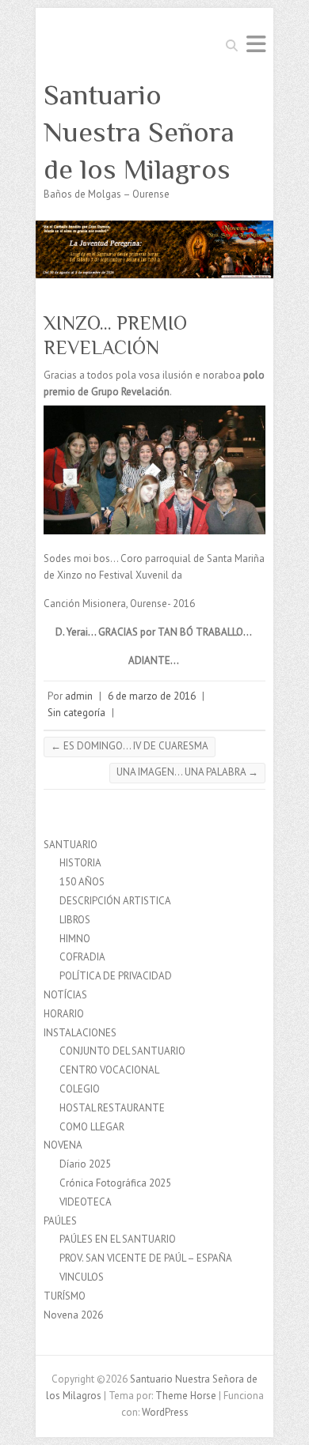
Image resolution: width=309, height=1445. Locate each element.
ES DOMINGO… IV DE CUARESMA (129, 746)
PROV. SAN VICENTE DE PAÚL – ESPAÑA (145, 1258)
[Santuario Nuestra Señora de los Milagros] (154, 228)
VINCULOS (81, 1277)
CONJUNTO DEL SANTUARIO (122, 1051)
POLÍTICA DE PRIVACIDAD (115, 976)
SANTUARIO (70, 844)
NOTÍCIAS (65, 995)
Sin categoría (76, 712)
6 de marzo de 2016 (152, 696)
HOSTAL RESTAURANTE (112, 1108)
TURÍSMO (65, 1296)
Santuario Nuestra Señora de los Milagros (139, 132)
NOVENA (63, 1145)
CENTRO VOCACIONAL (109, 1070)
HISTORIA (80, 863)
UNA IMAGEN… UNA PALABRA (187, 772)
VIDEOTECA (85, 1202)
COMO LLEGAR (91, 1127)
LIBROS (74, 919)
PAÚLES (60, 1221)
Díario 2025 (85, 1164)
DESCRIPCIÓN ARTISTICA (115, 900)
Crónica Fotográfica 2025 (115, 1183)
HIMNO (74, 938)
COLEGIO (79, 1089)
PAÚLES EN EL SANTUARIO (117, 1239)
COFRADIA (82, 957)
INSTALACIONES (80, 1032)
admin (79, 696)
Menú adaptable (255, 44)
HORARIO (64, 1014)
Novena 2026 (73, 1315)
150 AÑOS (82, 882)
